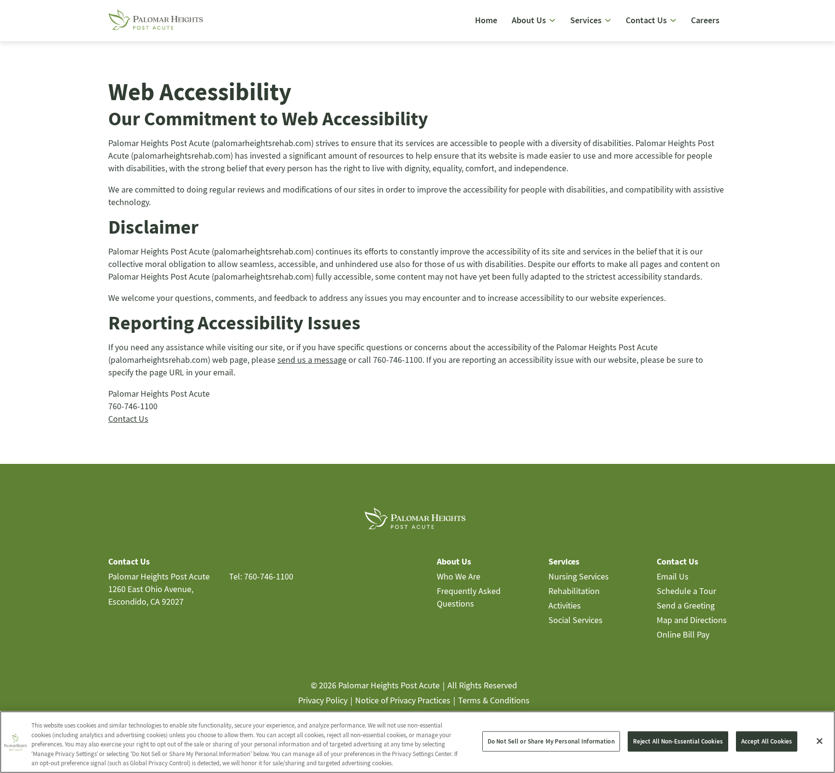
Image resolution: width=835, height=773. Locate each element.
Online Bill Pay (683, 634)
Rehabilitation (574, 590)
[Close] (819, 741)
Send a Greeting (686, 605)
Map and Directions (692, 619)
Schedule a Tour (686, 590)
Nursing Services (578, 576)
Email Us (673, 576)
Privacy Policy (322, 700)
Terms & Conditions (494, 700)
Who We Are (458, 576)
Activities (564, 605)
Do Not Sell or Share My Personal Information (551, 741)
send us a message (311, 359)
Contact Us (128, 418)
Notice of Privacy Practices (402, 700)
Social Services (575, 619)
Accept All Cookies (766, 741)
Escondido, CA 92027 (146, 601)
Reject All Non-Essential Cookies (678, 741)
